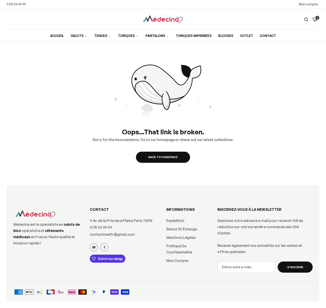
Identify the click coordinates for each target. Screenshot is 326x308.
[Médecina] (163, 19)
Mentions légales (181, 237)
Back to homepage (163, 157)
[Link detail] (94, 247)
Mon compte (308, 4)
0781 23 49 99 (101, 227)
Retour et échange (181, 229)
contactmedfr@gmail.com (112, 234)
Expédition (175, 220)
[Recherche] (306, 19)
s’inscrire (295, 267)
